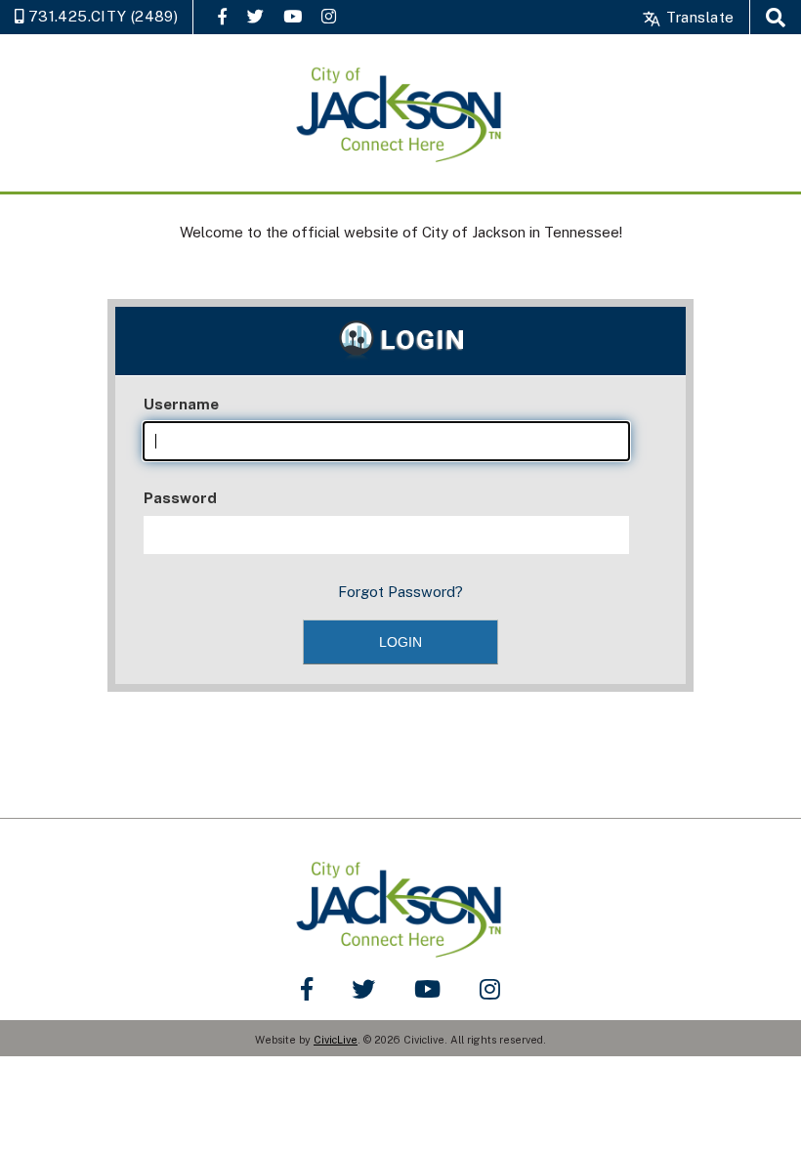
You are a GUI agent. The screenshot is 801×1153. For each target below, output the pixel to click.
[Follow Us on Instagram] (328, 16)
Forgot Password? (400, 591)
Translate (698, 17)
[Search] (775, 17)
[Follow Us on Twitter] (255, 16)
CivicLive (336, 1040)
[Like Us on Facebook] (222, 16)
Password (180, 498)
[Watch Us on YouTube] (292, 16)
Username (181, 404)
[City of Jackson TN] (400, 113)
